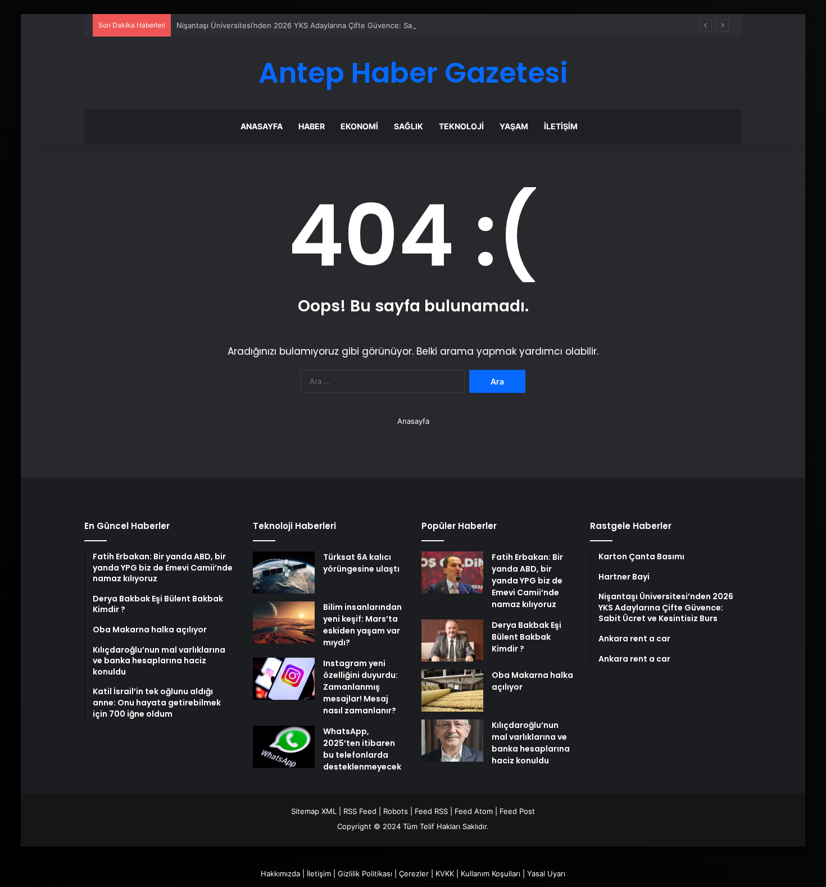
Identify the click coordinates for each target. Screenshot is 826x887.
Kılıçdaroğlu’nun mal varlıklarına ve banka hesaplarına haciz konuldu (531, 742)
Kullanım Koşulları (490, 873)
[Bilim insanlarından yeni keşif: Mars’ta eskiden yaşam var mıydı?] (284, 622)
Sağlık (408, 126)
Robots (395, 811)
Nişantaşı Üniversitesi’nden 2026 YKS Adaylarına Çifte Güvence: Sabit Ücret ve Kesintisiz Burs (341, 25)
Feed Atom (474, 811)
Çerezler (414, 873)
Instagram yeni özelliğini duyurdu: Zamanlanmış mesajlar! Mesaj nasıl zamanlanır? (360, 687)
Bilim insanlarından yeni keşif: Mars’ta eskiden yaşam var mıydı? (362, 624)
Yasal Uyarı (546, 873)
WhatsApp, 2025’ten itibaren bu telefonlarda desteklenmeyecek (362, 749)
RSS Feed (359, 811)
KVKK (444, 873)
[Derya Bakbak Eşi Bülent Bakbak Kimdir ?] (452, 640)
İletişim (561, 126)
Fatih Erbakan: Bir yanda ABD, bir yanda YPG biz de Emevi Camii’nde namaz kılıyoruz (527, 580)
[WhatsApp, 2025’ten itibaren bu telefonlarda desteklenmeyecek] (284, 747)
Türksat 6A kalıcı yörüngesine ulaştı (361, 562)
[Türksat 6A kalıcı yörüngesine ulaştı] (284, 572)
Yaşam (514, 126)
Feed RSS (431, 811)
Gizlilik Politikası (365, 873)
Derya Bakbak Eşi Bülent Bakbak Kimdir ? (526, 636)
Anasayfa (261, 126)
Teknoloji (461, 126)
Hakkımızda (280, 873)
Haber (311, 126)
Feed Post (517, 811)
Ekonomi (359, 126)
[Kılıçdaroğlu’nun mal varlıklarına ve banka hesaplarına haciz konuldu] (452, 740)
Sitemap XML (314, 811)
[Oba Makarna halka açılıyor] (452, 690)
